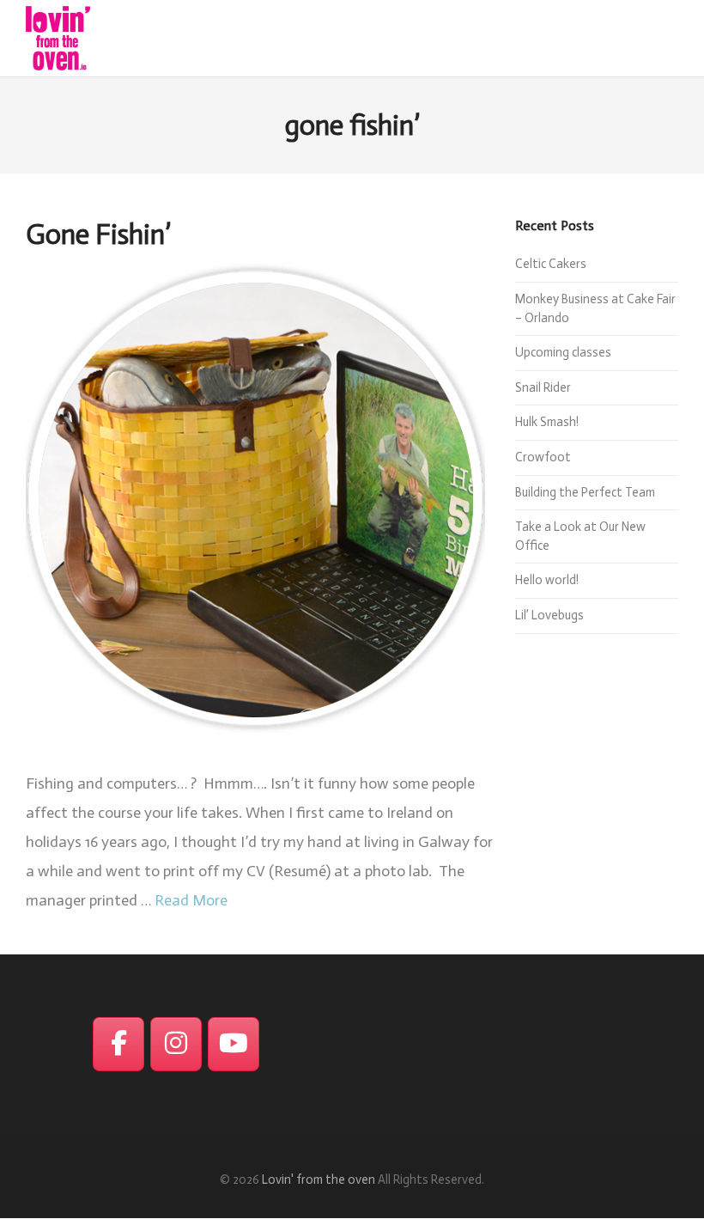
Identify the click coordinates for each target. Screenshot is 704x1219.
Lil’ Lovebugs (549, 615)
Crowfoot (543, 457)
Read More (191, 900)
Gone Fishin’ (98, 234)
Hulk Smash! (547, 422)
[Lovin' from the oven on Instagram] (176, 1044)
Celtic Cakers (550, 263)
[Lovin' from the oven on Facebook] (118, 1044)
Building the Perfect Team (585, 492)
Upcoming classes (563, 352)
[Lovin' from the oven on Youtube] (233, 1044)
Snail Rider (543, 387)
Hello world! (547, 580)
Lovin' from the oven (318, 1179)
